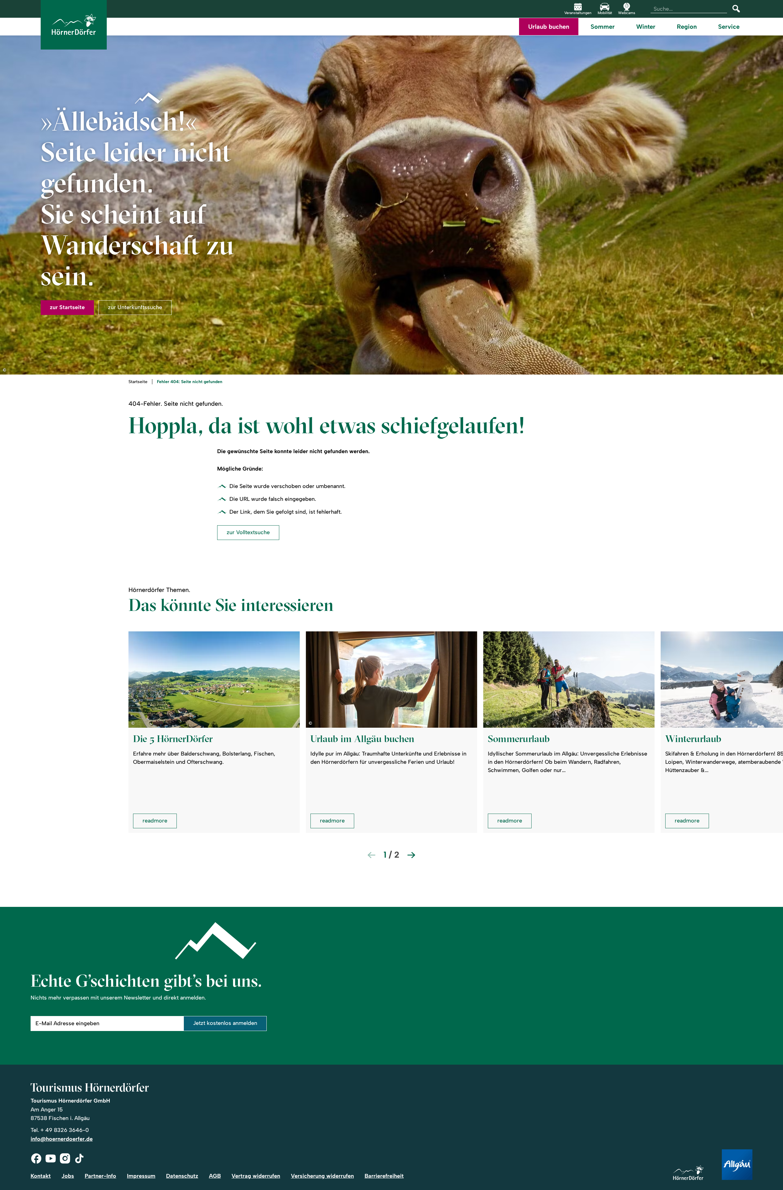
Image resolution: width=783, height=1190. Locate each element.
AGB (215, 1176)
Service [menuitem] (729, 26)
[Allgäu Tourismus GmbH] (737, 1165)
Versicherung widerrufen (322, 1176)
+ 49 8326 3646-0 (64, 1130)
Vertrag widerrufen (256, 1176)
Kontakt (41, 1176)
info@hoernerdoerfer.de (62, 1139)
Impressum (141, 1176)
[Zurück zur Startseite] (74, 25)
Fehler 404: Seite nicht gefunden (189, 381)
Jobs (67, 1176)
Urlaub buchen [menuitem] (548, 26)
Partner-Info (100, 1176)
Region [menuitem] (687, 26)
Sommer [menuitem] (603, 26)
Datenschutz (182, 1176)
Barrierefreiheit (384, 1176)
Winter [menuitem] (645, 26)
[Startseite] (688, 1173)
